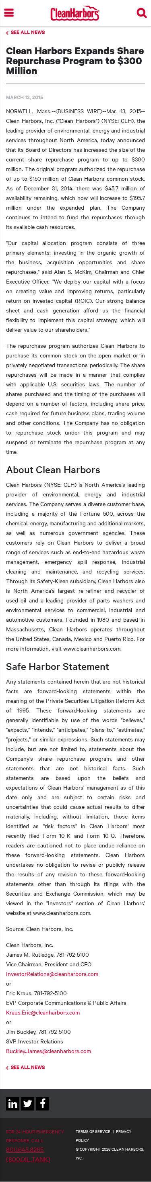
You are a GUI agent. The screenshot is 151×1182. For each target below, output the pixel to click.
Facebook (42, 1110)
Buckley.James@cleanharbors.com (48, 1051)
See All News (28, 32)
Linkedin (12, 1110)
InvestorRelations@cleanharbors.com (52, 974)
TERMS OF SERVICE (93, 1131)
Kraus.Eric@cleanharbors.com (43, 1012)
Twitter (27, 1110)
